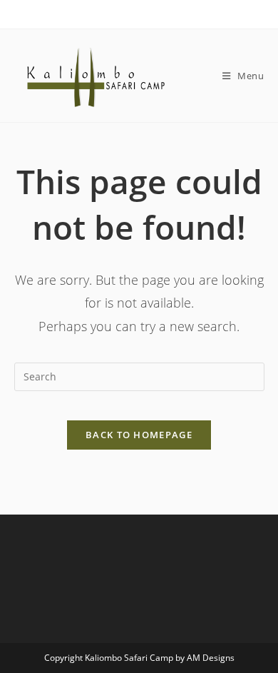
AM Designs (211, 658)
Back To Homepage (139, 434)
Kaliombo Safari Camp (129, 658)
